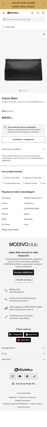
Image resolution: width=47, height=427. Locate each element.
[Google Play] (15, 334)
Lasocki (5, 208)
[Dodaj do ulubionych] (44, 34)
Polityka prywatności (22, 400)
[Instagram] (12, 376)
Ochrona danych (23, 407)
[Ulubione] (38, 13)
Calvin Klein (9, 98)
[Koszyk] (43, 13)
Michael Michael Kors (33, 198)
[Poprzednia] (3, 4)
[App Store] (31, 334)
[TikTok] (34, 376)
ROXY (4, 219)
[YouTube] (20, 376)
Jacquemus (29, 203)
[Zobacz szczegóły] (44, 149)
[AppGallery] (23, 340)
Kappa (27, 214)
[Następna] (44, 4)
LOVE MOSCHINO (31, 208)
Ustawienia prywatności (27, 397)
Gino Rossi (6, 198)
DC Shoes (6, 224)
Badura (5, 214)
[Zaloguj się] (32, 13)
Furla (26, 224)
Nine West (28, 219)
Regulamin (13, 397)
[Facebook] (27, 376)
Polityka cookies (36, 404)
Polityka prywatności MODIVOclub (15, 404)
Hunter (5, 203)
